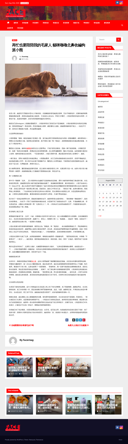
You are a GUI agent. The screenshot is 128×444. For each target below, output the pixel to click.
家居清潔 (66, 23)
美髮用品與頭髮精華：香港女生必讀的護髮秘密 (78, 408)
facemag (25, 56)
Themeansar (39, 440)
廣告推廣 (107, 23)
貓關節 (29, 148)
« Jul (99, 216)
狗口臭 (33, 261)
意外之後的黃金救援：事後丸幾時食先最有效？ (18, 408)
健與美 (16, 23)
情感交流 (56, 23)
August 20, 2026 (16, 411)
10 (103, 197)
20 (114, 202)
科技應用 (35, 23)
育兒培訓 (20, 28)
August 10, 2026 (46, 411)
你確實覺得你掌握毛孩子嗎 (22, 325)
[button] (122, 25)
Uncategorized (103, 101)
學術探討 (86, 23)
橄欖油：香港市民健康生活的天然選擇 (107, 406)
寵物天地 (76, 23)
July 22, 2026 (74, 411)
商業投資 (46, 23)
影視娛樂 (25, 23)
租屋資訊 (101, 165)
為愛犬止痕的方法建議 (77, 325)
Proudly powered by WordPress (14, 440)
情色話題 (97, 23)
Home (120, 440)
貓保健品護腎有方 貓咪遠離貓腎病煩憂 (19, 369)
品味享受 (10, 28)
